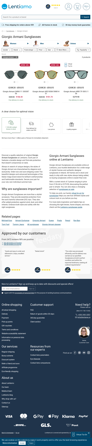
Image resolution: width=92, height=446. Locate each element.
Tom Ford (5, 224)
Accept (22, 443)
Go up (17, 433)
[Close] (88, 433)
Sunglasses (10, 31)
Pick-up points (7, 322)
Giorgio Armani (8, 57)
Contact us (6, 403)
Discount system (8, 359)
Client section (35, 322)
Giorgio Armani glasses (51, 224)
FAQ (31, 310)
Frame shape (29, 50)
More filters (62, 50)
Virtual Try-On (81, 434)
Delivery (5, 314)
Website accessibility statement (14, 333)
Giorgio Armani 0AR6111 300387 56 (16, 92)
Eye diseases (35, 359)
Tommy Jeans (18, 224)
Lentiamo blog (7, 395)
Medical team (7, 391)
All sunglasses (33, 224)
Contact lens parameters (39, 355)
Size (49, 50)
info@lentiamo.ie (84, 317)
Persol (67, 220)
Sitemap (5, 406)
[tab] (14, 82)
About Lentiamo (8, 383)
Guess (51, 220)
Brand (16, 50)
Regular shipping (8, 352)
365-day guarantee (37, 318)
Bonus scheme (7, 356)
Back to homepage (8, 433)
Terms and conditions (10, 329)
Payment (5, 318)
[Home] (2, 31)
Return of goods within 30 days (42, 314)
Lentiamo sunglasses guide (71, 207)
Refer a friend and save (10, 363)
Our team (5, 387)
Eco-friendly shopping (10, 371)
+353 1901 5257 (84, 315)
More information (10, 443)
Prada (59, 220)
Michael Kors (7, 220)
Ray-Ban (76, 220)
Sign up (31, 289)
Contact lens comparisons (40, 363)
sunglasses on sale (66, 189)
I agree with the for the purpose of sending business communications (37, 293)
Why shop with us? (9, 399)
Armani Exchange (22, 220)
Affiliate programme (9, 367)
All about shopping (9, 310)
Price (41, 50)
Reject (31, 443)
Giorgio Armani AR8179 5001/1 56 (76, 92)
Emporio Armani (39, 220)
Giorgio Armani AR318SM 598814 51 (46, 92)
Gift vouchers (7, 325)
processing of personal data (24, 293)
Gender (5, 50)
